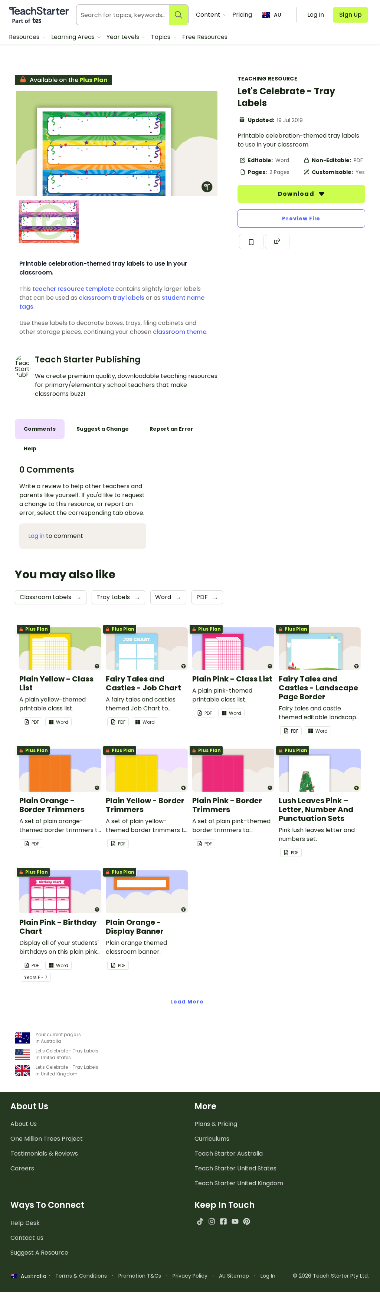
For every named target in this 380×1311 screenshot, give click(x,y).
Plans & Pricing (215, 1124)
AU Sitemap (234, 1275)
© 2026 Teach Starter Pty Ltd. (331, 1275)
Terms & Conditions (81, 1275)
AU (277, 15)
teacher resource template (73, 289)
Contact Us (26, 1237)
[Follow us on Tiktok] (200, 1221)
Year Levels (124, 37)
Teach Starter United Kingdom (238, 1183)
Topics (161, 37)
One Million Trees (46, 1138)
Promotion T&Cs (139, 1275)
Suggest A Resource (39, 1252)
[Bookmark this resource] (251, 241)
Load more (187, 1001)
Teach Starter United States (235, 1168)
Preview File (301, 218)
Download (297, 194)
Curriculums (211, 1138)
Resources (25, 37)
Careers (22, 1168)
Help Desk (25, 1223)
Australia (32, 1276)
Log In (268, 1275)
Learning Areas (73, 37)
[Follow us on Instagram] (211, 1221)
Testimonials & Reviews (44, 1153)
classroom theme (179, 332)
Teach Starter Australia (228, 1153)
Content (209, 14)
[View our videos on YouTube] (235, 1221)
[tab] (40, 429)
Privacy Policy (190, 1275)
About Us (23, 1124)
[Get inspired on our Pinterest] (246, 1221)
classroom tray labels (111, 297)
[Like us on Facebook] (223, 1221)
